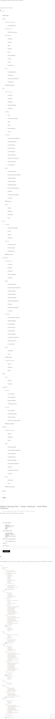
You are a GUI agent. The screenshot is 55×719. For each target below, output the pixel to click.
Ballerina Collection (12, 141)
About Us (7, 524)
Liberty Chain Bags (12, 171)
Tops (9, 115)
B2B (6, 528)
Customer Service (9, 533)
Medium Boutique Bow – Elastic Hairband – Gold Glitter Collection (19, 511)
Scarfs (9, 62)
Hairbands (10, 101)
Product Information (9, 525)
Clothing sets (10, 65)
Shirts (9, 45)
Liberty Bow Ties (11, 247)
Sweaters (10, 42)
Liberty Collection (11, 154)
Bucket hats (10, 214)
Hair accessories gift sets (13, 78)
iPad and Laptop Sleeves (13, 194)
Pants (9, 52)
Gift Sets (10, 380)
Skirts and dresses (11, 55)
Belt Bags (10, 191)
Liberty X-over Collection (13, 158)
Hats (6, 204)
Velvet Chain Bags (12, 178)
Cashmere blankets (12, 25)
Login (4, 491)
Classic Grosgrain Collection (14, 138)
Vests (9, 121)
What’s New (6, 15)
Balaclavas (10, 38)
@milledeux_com (12, 541)
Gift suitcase (10, 81)
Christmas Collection (12, 413)
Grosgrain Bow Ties (12, 244)
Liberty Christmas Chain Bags (14, 174)
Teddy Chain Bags (12, 181)
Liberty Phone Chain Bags (13, 188)
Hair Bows (10, 95)
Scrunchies (10, 108)
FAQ (6, 537)
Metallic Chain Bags (12, 184)
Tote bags (10, 198)
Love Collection (11, 164)
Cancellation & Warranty (10, 536)
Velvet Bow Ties (11, 251)
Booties (9, 58)
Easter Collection (11, 397)
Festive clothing (11, 410)
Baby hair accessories (12, 32)
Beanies (9, 207)
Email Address (6, 545)
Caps (9, 217)
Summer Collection (12, 161)
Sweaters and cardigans (13, 118)
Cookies (7, 535)
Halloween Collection (12, 403)
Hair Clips (10, 98)
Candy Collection (11, 144)
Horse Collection (11, 151)
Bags (6, 168)
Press (6, 527)
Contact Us (7, 526)
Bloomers (10, 48)
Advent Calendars (11, 417)
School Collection (11, 148)
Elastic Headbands (12, 105)
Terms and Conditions (9, 534)
